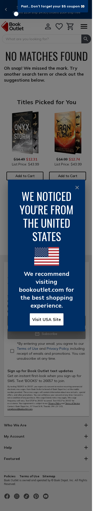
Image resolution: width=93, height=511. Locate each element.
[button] (53, 6)
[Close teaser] (16, 13)
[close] (77, 187)
